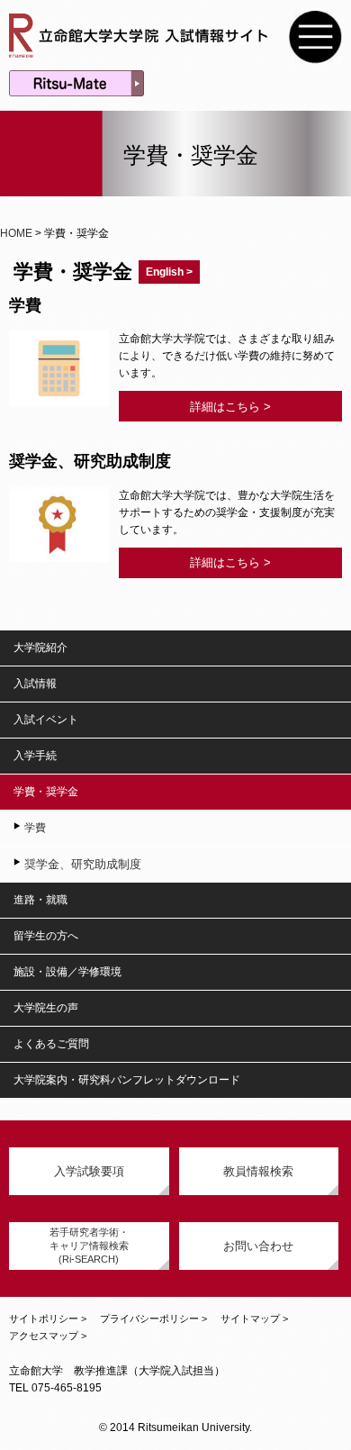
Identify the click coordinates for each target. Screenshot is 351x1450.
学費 (35, 827)
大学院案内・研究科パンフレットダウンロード (127, 1080)
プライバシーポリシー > (153, 1318)
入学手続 (35, 755)
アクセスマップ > (47, 1335)
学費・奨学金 (46, 791)
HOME (16, 233)
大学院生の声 (46, 1007)
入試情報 (35, 683)
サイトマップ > (254, 1318)
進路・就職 (41, 899)
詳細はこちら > (230, 406)
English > (169, 272)
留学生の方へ (46, 935)
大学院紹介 (41, 647)
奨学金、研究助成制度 (82, 864)
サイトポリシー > (47, 1318)
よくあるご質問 (51, 1044)
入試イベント (46, 719)
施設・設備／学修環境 (68, 971)
